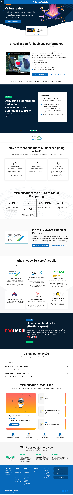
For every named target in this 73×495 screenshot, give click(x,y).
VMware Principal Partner (59, 245)
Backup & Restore (18, 481)
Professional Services (26, 478)
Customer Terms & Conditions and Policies (47, 476)
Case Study (46, 81)
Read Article (14, 424)
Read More (30, 342)
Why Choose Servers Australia (33, 81)
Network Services (18, 479)
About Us (46, 468)
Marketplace (8, 468)
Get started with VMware (40, 245)
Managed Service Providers (36, 470)
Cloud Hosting (17, 474)
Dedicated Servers (8, 472)
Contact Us (61, 477)
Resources (59, 81)
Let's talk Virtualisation (39, 74)
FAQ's (52, 81)
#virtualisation (12, 418)
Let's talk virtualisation (12, 21)
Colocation (7, 477)
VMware (47, 398)
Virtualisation (26, 472)
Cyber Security (27, 475)
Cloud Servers (7, 474)
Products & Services (17, 469)
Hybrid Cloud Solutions (26, 481)
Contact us (46, 470)
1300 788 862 (62, 473)
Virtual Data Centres (9, 476)
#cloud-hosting (48, 422)
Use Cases (20, 81)
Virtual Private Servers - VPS (52, 424)
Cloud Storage (8, 470)
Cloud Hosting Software (27, 484)
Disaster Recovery (28, 474)
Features (13, 81)
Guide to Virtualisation (19, 420)
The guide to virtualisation (58, 74)
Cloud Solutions (26, 469)
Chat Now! (61, 469)
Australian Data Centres (47, 473)
